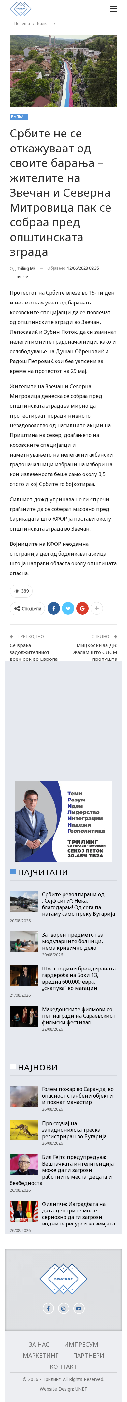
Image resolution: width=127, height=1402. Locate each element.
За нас (39, 1344)
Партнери (88, 1355)
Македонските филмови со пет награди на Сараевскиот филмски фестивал (79, 1016)
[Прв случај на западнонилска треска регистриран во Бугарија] (24, 1130)
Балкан (19, 117)
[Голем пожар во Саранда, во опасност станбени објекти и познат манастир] (24, 1096)
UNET (81, 1389)
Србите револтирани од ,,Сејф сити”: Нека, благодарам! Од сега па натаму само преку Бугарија (78, 904)
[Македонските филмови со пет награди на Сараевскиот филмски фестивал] (24, 1016)
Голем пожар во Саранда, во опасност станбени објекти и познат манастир (78, 1095)
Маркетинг (40, 1355)
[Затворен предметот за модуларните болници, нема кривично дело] (24, 941)
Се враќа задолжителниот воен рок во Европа (34, 652)
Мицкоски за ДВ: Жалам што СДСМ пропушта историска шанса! (95, 655)
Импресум (81, 1344)
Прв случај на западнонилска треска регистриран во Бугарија (74, 1130)
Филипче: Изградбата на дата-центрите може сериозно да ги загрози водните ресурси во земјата (78, 1213)
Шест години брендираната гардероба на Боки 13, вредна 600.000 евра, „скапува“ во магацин (79, 978)
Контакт (63, 1366)
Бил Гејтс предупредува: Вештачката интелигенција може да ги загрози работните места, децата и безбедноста (62, 1170)
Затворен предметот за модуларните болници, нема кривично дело (72, 941)
